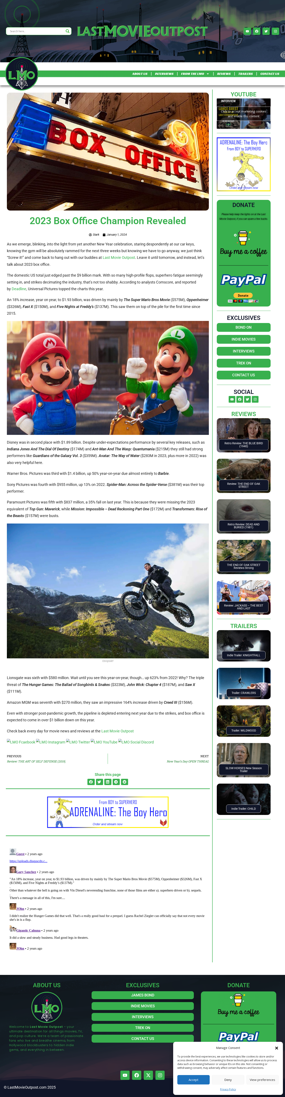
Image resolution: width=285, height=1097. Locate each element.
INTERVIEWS (164, 74)
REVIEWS (224, 74)
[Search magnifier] (68, 31)
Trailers (243, 626)
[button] (277, 1048)
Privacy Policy (228, 1089)
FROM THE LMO (192, 74)
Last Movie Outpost (118, 257)
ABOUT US (139, 74)
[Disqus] (108, 899)
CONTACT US (269, 74)
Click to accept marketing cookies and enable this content (243, 113)
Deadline (19, 289)
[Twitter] (266, 31)
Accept (193, 1080)
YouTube (243, 94)
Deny (228, 1080)
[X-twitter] (148, 1075)
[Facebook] (256, 31)
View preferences (262, 1080)
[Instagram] (275, 31)
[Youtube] (247, 31)
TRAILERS (245, 74)
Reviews (243, 414)
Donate (243, 205)
